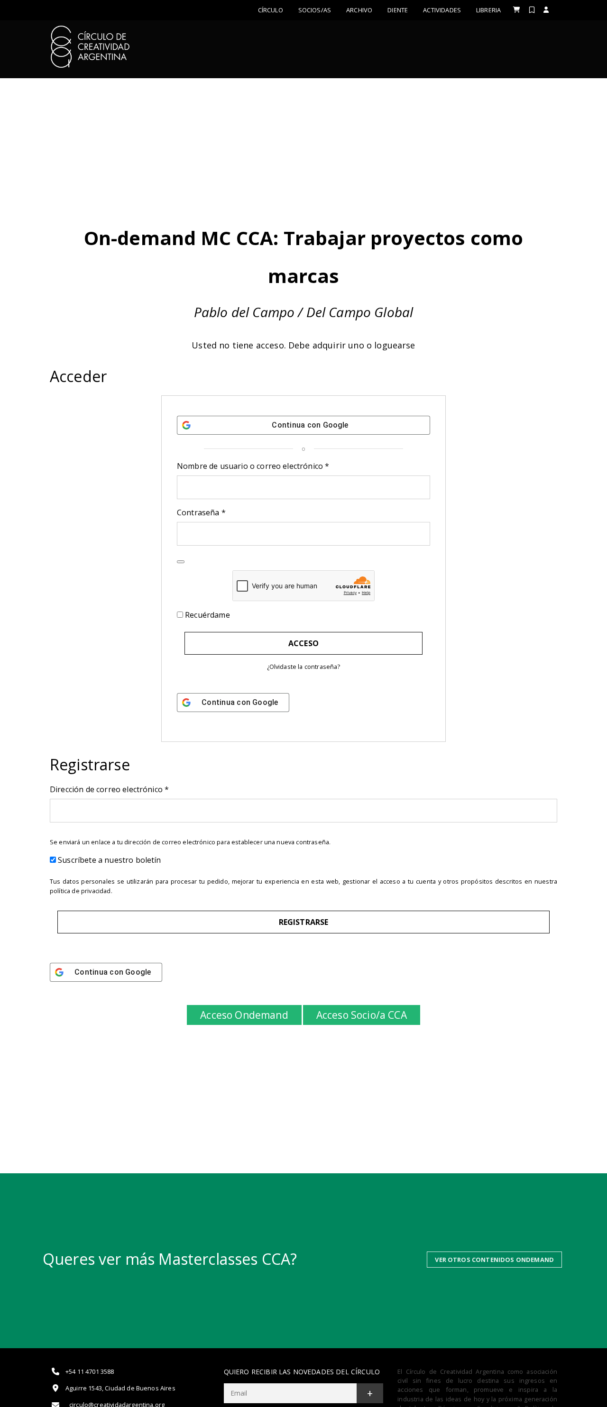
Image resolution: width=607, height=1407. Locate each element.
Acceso (303, 643)
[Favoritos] (531, 9)
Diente (397, 10)
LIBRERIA (488, 10)
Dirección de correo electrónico (130, 789)
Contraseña (222, 512)
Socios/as (314, 10)
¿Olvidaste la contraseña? (303, 666)
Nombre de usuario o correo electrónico (273, 465)
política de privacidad (80, 890)
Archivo (359, 10)
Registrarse (304, 922)
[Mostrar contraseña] (180, 561)
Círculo (270, 10)
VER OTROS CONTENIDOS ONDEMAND (494, 1259)
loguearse (394, 345)
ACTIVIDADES (442, 10)
